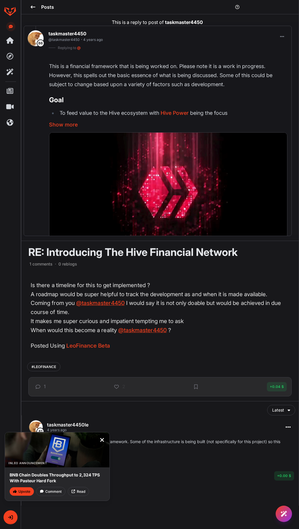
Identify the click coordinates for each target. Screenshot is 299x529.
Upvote (24, 491)
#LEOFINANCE (44, 367)
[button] (11, 517)
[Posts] (10, 91)
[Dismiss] (102, 440)
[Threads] (10, 41)
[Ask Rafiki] (284, 514)
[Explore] (10, 56)
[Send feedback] (10, 26)
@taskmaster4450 (100, 303)
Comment (53, 491)
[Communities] (10, 123)
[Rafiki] (10, 72)
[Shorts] (10, 107)
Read (81, 491)
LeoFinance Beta (88, 345)
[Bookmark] (196, 386)
